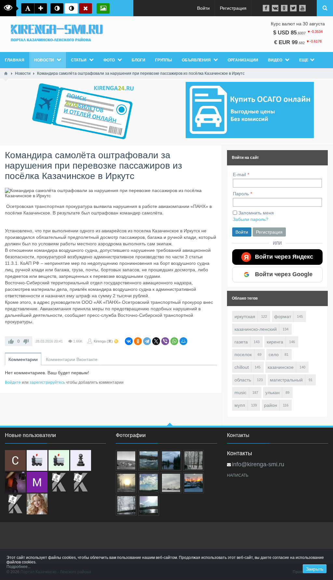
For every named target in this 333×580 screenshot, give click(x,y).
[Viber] (165, 341)
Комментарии (23, 359)
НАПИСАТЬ (237, 475)
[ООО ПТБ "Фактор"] (80, 482)
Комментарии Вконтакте (72, 359)
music (240, 392)
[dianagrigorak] (15, 482)
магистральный (286, 379)
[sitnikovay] (58, 482)
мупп (239, 405)
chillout (241, 367)
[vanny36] (37, 504)
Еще (303, 60)
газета (241, 341)
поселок (243, 354)
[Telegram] (147, 341)
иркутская (244, 316)
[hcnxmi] (58, 460)
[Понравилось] (11, 341)
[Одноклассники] (138, 341)
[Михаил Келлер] (37, 482)
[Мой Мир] (183, 341)
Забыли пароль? (250, 219)
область (242, 379)
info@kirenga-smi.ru (258, 464)
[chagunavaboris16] (80, 460)
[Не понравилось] (26, 341)
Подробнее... (19, 566)
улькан (272, 392)
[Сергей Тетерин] (15, 460)
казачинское (281, 367)
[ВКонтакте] (129, 341)
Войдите (13, 382)
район (270, 405)
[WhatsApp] (174, 341)
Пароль (241, 193)
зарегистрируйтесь (47, 382)
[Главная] (5, 73)
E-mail (239, 174)
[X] (156, 341)
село (274, 354)
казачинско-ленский (255, 329)
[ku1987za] (37, 460)
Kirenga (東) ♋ (106, 341)
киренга (275, 341)
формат (282, 316)
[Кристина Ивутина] (15, 504)
